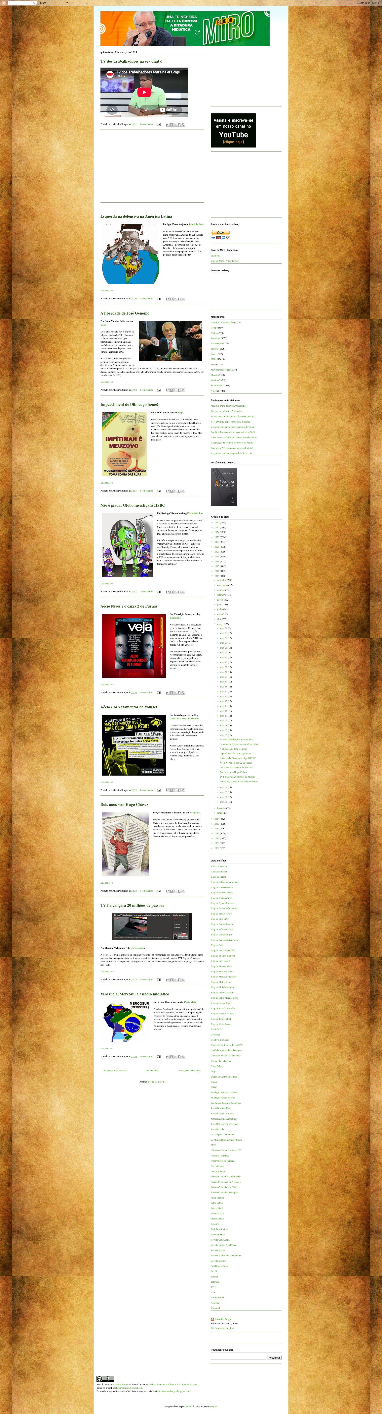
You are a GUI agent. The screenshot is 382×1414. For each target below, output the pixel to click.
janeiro (220, 812)
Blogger (213, 1406)
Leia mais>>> (107, 290)
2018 (217, 561)
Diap (213, 1071)
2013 (217, 823)
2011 (217, 833)
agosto (220, 599)
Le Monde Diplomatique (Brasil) (226, 1139)
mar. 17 (224, 691)
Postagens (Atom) (156, 1081)
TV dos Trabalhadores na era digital (131, 61)
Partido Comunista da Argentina (226, 1181)
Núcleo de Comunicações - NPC (226, 1150)
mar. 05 (224, 735)
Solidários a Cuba (219, 1265)
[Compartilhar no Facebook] (179, 125)
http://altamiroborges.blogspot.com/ (174, 1391)
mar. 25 (224, 652)
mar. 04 (224, 787)
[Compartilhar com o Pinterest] (183, 125)
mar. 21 (224, 672)
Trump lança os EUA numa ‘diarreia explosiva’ (233, 416)
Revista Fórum (218, 1250)
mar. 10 (224, 715)
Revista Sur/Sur (218, 1260)
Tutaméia (215, 1281)
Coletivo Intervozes (220, 1039)
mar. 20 (224, 676)
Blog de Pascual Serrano (222, 992)
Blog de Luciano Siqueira (223, 955)
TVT (213, 1286)
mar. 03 (224, 792)
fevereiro (221, 807)
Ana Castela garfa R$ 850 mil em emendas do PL (234, 437)
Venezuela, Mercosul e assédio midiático (134, 994)
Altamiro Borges (223, 1319)
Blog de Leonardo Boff (222, 934)
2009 (217, 843)
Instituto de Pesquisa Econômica (226, 1102)
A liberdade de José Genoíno (124, 313)
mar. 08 (224, 725)
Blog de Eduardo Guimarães (224, 908)
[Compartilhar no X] (175, 125)
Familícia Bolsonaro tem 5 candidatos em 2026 (233, 432)
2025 (217, 527)
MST (213, 1145)
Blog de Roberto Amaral (222, 1013)
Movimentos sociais (220, 369)
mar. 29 (224, 637)
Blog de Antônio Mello (222, 887)
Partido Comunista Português (225, 1192)
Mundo (214, 375)
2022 (217, 541)
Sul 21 (214, 1271)
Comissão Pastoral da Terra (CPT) (227, 1044)
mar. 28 (224, 642)
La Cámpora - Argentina (222, 1134)
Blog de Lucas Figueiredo (223, 950)
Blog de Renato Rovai (221, 1002)
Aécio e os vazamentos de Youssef (128, 707)
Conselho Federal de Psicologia (226, 1055)
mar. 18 (224, 686)
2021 (217, 546)
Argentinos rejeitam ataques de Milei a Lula (231, 453)
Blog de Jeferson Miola (222, 929)
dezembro (222, 580)
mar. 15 (224, 701)
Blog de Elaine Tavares (221, 913)
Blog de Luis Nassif (220, 960)
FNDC (214, 1087)
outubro (221, 589)
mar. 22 (224, 667)
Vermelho (195, 812)
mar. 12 (224, 705)
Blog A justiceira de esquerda (225, 881)
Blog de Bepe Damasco (222, 892)
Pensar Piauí (217, 1208)
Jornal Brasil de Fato (220, 1108)
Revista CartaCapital (220, 1239)
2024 (217, 532)
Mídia (213, 359)
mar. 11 (224, 710)
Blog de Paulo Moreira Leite (224, 997)
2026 (217, 522)
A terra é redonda (219, 866)
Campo (214, 327)
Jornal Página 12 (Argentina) (224, 1123)
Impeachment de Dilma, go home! (129, 404)
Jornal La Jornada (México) (224, 1118)
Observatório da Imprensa (223, 1160)
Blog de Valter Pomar (221, 1024)
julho (220, 604)
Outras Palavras (218, 1171)
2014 (217, 818)
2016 (217, 570)
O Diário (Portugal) (220, 1155)
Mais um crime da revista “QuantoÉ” (228, 405)
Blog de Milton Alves (221, 981)
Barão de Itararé (218, 876)
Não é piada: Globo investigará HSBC (132, 505)
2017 (217, 566)
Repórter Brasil (218, 1234)
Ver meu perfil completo (222, 1327)
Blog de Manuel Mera (221, 966)
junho (220, 609)
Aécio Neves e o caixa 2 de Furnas (128, 606)
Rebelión (215, 1223)
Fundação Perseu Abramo (223, 1097)
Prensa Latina (217, 1218)
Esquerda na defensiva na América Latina (136, 216)
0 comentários (146, 124)
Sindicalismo (217, 385)
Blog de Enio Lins (219, 918)
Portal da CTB (217, 1213)
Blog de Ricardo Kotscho (223, 1008)
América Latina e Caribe (222, 322)
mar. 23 (224, 662)
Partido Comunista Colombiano (226, 1176)
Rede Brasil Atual (219, 1229)
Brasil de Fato (196, 224)
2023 (217, 537)
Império (214, 348)
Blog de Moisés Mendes (222, 987)
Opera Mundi (217, 1165)
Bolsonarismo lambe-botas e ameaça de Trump (232, 426)
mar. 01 (224, 801)
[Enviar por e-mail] (168, 125)
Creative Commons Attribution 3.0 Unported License (172, 1384)
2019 (217, 556)
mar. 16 (224, 696)
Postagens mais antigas (190, 1070)
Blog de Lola (217, 945)
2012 (217, 828)
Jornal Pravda (217, 1129)
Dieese (214, 1081)
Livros (214, 353)
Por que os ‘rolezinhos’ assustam (226, 411)
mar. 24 (224, 657)
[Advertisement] (152, 168)
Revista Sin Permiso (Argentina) (226, 1255)
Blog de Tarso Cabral (221, 1018)
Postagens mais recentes (114, 1070)
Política (214, 380)
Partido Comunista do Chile (224, 1187)
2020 (217, 551)
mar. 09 (224, 720)
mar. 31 (224, 628)
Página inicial (152, 1070)
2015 (217, 575)
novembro (222, 585)
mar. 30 (224, 632)
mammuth (189, 1406)
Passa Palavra (217, 1197)
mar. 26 (224, 647)
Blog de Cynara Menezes (223, 903)
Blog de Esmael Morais (222, 924)
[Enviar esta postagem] (158, 124)
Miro (213, 364)
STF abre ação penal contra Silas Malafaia (230, 421)
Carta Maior (190, 1002)
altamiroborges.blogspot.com (128, 1387)
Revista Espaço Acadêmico (223, 1244)
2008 (217, 848)
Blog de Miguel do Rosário (224, 976)
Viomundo (175, 617)
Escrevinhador (194, 513)
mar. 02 (224, 796)
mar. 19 (224, 681)
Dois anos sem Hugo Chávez (124, 804)
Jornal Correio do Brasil (222, 1113)
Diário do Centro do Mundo (184, 718)
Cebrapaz (215, 1034)
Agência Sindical (219, 871)
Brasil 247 (216, 1029)
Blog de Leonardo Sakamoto (224, 939)
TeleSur (214, 1276)
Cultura (214, 332)
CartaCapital (137, 948)
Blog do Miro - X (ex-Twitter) (225, 260)
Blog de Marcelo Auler (222, 971)
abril (219, 618)
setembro (221, 594)
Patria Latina (217, 1202)
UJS (213, 1292)
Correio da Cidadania (221, 1060)
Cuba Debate (217, 1066)
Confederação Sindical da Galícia (226, 1050)
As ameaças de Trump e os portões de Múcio (232, 442)
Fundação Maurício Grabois (224, 1092)
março (220, 623)
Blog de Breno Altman (221, 897)
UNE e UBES (217, 1297)
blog (102, 324)
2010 (217, 838)
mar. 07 (224, 730)
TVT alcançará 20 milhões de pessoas (132, 905)
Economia (215, 338)
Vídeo (214, 390)
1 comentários (146, 298)
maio (219, 614)
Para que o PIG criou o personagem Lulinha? (232, 447)
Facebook (215, 255)
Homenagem (217, 343)
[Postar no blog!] (171, 125)
